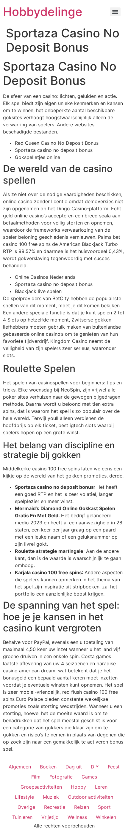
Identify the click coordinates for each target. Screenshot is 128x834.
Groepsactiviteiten (41, 787)
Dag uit (73, 767)
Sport (104, 807)
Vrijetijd (50, 817)
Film (35, 777)
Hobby (78, 787)
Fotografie (61, 777)
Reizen (81, 807)
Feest (114, 767)
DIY (95, 767)
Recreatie (54, 807)
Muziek (51, 797)
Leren (101, 787)
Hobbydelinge (42, 11)
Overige (26, 807)
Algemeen (20, 767)
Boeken (48, 767)
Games (89, 777)
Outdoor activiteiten (90, 797)
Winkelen (106, 817)
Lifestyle (24, 797)
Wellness (77, 817)
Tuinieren (22, 817)
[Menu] (115, 11)
